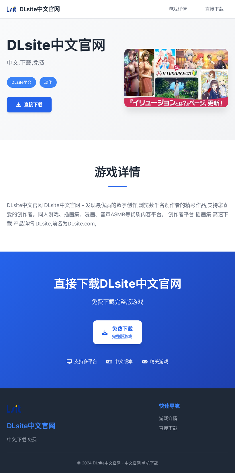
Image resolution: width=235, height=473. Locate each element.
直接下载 (214, 9)
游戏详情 (178, 9)
